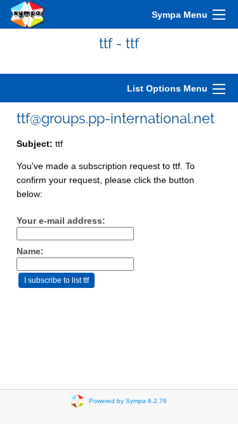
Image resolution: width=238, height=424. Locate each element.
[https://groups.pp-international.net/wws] (28, 14)
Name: (30, 251)
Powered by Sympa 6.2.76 (128, 400)
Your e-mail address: (61, 221)
